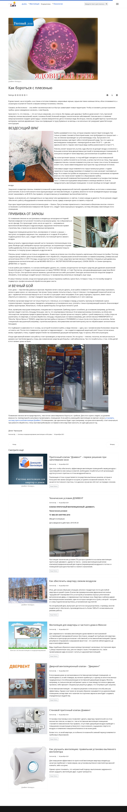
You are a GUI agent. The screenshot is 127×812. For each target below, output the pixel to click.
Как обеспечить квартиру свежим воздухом (72, 580)
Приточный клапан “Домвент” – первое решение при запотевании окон (77, 458)
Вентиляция (34, 4)
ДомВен (24, 4)
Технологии (58, 4)
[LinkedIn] (117, 95)
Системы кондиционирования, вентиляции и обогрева (35, 434)
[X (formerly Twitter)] (112, 95)
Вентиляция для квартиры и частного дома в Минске (77, 624)
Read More (53, 486)
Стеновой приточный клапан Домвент (69, 710)
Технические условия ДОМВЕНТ (66, 498)
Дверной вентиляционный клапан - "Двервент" (74, 666)
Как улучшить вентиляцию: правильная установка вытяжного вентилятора (82, 750)
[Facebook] (107, 95)
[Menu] (117, 4)
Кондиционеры (46, 4)
